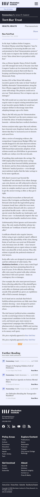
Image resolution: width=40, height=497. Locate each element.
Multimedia (25, 444)
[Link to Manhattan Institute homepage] (11, 413)
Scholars (24, 468)
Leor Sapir (11, 370)
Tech (3, 456)
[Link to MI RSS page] (29, 427)
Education (5, 447)
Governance (6, 449)
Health (5, 26)
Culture (4, 442)
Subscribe (5, 470)
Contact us (25, 473)
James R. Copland (22, 15)
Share (35, 31)
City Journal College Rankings (28, 452)
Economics (6, 444)
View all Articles (8, 9)
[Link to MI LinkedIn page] (13, 427)
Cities (4, 440)
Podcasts (24, 447)
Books (23, 442)
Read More (34, 370)
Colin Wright (12, 398)
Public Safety (6, 454)
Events (4, 466)
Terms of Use (6, 484)
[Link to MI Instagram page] (24, 427)
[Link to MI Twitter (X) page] (8, 427)
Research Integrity (27, 470)
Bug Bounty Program (32, 484)
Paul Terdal (18, 370)
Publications (25, 440)
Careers (4, 468)
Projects (24, 449)
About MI (24, 466)
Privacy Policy (14, 484)
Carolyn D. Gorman (13, 384)
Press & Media (26, 475)
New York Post (8, 34)
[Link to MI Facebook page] (3, 427)
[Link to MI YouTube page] (18, 426)
